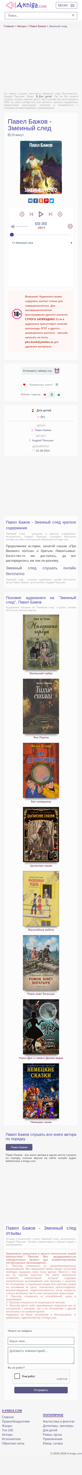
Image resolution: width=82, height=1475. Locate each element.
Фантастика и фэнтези (58, 1421)
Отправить (41, 1390)
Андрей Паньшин (42, 440)
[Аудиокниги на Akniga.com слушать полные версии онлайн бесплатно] (26, 4)
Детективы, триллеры (58, 1425)
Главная (8, 1417)
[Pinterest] (46, 200)
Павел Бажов (42, 430)
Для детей (45, 96)
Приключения (52, 1439)
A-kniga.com (74, 1453)
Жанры (7, 1425)
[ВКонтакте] (30, 200)
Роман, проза (52, 1434)
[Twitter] (51, 200)
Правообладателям (16, 1421)
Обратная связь (13, 1443)
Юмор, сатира (53, 1443)
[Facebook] (35, 200)
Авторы (7, 1434)
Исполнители (11, 1439)
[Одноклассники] (41, 200)
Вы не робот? (16, 1367)
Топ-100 (7, 1430)
